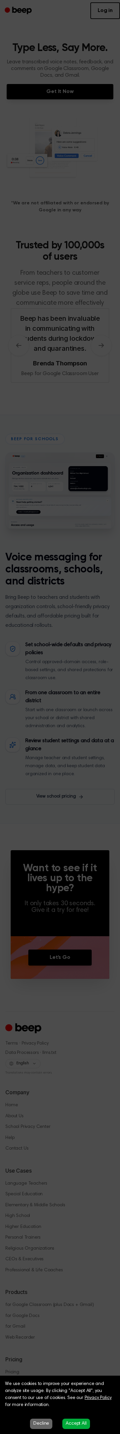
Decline (41, 1423)
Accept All (76, 1423)
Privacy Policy (98, 1398)
